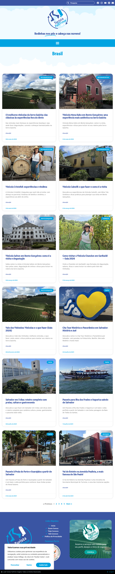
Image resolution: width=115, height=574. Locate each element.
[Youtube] (105, 3)
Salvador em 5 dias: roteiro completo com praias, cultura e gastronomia (26, 401)
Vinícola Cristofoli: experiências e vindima (26, 186)
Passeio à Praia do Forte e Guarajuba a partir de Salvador (29, 473)
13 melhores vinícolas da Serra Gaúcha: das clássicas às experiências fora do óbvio (27, 116)
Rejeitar (29, 565)
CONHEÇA (90, 552)
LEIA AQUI (8, 133)
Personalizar (15, 565)
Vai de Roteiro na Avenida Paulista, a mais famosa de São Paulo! (83, 473)
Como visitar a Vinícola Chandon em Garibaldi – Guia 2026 (85, 257)
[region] (29, 557)
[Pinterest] (109, 3)
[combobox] (80, 3)
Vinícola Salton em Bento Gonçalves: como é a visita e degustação (28, 257)
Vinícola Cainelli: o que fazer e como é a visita (85, 186)
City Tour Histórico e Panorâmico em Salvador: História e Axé (85, 329)
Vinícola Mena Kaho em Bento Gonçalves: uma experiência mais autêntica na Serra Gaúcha (85, 116)
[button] (57, 43)
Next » (69, 504)
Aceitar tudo (43, 565)
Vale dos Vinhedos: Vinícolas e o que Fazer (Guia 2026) (29, 329)
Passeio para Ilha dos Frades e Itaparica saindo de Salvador (85, 401)
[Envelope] (113, 3)
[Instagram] (102, 3)
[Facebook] (98, 3)
